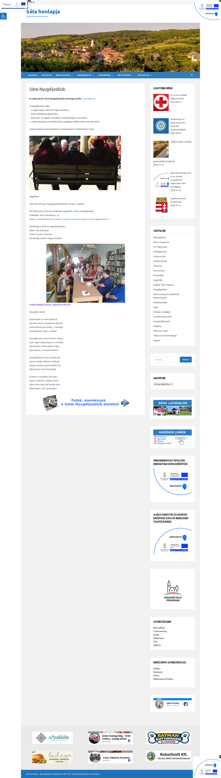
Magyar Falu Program (163, 284)
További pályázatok (162, 316)
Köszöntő (47, 75)
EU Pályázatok (160, 246)
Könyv (156, 675)
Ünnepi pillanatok (161, 321)
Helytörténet (124, 75)
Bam (98, 774)
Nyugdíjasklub (160, 289)
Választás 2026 (160, 330)
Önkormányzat (84, 75)
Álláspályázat (159, 237)
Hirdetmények (160, 261)
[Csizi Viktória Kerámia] (110, 757)
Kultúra (156, 668)
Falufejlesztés (160, 251)
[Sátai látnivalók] (172, 407)
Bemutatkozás (63, 75)
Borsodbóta (159, 627)
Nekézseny (158, 638)
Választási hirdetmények (165, 335)
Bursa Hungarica (161, 242)
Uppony (157, 645)
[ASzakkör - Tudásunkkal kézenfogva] (52, 737)
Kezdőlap (32, 75)
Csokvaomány (160, 631)
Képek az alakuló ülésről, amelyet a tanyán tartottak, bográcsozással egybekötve (68, 219)
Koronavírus (159, 270)
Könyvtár (157, 265)
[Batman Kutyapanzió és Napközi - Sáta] (168, 737)
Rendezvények (160, 302)
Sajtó (155, 307)
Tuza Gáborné (88, 98)
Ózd (155, 641)
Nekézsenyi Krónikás (163, 678)
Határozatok (159, 256)
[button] (3, 16)
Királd (156, 634)
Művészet (158, 672)
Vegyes (156, 340)
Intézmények (104, 75)
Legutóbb (158, 280)
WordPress (87, 774)
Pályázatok (143, 75)
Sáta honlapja (43, 11)
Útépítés (157, 326)
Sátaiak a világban (162, 311)
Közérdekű (158, 275)
